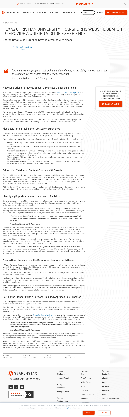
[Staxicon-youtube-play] (22, 387)
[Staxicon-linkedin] (10, 387)
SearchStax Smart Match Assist (44, 315)
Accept (88, 412)
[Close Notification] (125, 4)
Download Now (83, 4)
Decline (104, 412)
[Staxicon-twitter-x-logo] (16, 387)
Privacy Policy (67, 408)
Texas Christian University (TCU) (68, 92)
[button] (28, 12)
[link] (54, 12)
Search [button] (85, 12)
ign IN (100, 12)
